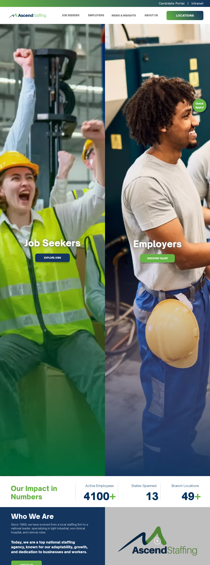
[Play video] (157, 541)
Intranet (197, 3)
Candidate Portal (172, 3)
